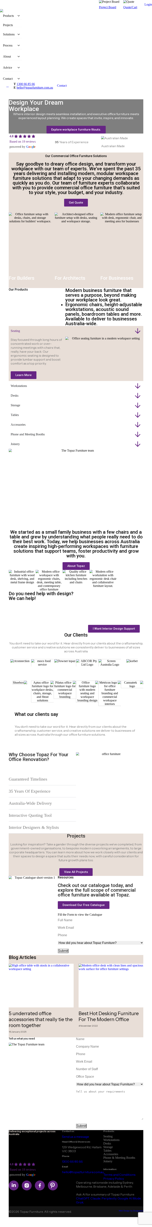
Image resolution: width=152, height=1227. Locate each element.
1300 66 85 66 (26, 84)
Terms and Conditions (119, 1175)
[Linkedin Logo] (14, 1185)
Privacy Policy (113, 1179)
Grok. (80, 1202)
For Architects (70, 278)
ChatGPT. (83, 1198)
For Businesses (116, 278)
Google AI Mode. (129, 1198)
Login (148, 4)
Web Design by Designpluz (131, 1211)
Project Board (107, 7)
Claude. (96, 1198)
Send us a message (75, 1137)
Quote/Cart (130, 7)
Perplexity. (110, 1198)
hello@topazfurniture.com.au (35, 87)
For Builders (21, 278)
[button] (83, 905)
